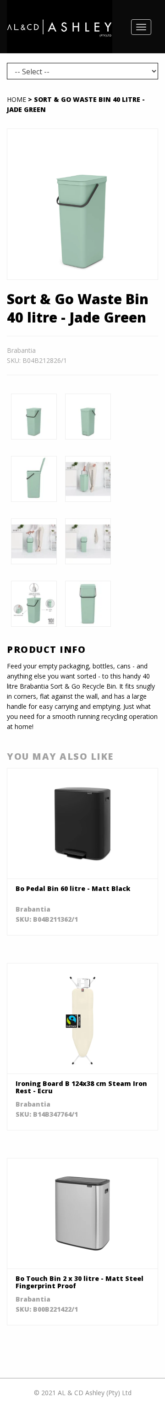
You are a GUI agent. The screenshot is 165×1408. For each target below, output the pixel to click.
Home (16, 99)
